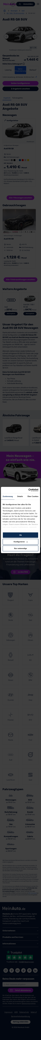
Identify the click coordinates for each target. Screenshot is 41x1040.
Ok (20, 535)
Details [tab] (20, 496)
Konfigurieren (19, 542)
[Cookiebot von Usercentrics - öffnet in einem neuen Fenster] (28, 490)
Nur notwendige (20, 548)
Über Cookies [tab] (32, 496)
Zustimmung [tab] (8, 496)
